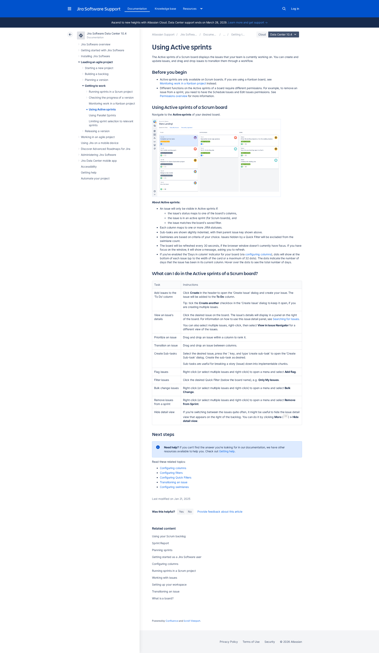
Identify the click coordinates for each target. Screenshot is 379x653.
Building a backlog (97, 74)
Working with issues (164, 577)
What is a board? (163, 598)
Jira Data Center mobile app (99, 160)
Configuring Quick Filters (175, 477)
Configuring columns (173, 468)
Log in (295, 8)
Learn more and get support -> (248, 22)
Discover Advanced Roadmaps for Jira (105, 148)
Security (270, 641)
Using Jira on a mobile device (99, 143)
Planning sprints (162, 550)
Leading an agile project (97, 62)
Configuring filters (171, 472)
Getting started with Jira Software (102, 50)
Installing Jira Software (95, 56)
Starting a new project (99, 68)
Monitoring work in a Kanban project (112, 103)
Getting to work (95, 85)
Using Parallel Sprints (102, 115)
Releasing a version (97, 131)
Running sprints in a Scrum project (111, 91)
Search (284, 9)
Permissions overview (173, 96)
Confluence (172, 620)
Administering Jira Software (98, 154)
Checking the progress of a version (111, 97)
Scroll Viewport (192, 620)
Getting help (89, 172)
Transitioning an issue (173, 482)
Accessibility (89, 166)
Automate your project (95, 178)
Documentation (137, 8)
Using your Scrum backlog (169, 536)
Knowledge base (165, 8)
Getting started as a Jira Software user (176, 557)
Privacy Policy (229, 641)
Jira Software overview (95, 44)
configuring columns (258, 254)
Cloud (262, 34)
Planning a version (96, 79)
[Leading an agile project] (224, 34)
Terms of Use (251, 641)
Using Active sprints (102, 109)
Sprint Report (160, 543)
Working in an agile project (98, 137)
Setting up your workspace (169, 584)
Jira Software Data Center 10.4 (107, 33)
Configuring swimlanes (174, 487)
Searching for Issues (286, 319)
